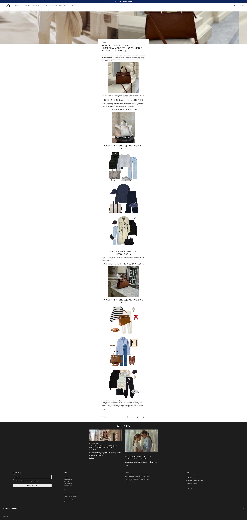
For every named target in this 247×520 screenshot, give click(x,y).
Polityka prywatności (68, 479)
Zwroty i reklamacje (67, 481)
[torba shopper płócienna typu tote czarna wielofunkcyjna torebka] (123, 230)
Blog (65, 489)
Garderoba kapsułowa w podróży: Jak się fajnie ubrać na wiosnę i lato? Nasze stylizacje (103, 447)
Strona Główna (7, 10)
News (13, 10)
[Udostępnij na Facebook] (127, 417)
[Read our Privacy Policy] (50, 482)
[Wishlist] (240, 5)
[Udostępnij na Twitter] (132, 417)
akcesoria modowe (129, 453)
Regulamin (66, 477)
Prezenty (71, 5)
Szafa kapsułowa (26, 5)
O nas (65, 475)
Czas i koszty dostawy (68, 483)
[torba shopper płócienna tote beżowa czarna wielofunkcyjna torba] (123, 198)
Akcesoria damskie (46, 5)
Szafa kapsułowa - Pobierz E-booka (70, 494)
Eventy (65, 492)
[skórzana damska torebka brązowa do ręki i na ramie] (123, 77)
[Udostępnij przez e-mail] (142, 417)
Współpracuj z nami (68, 485)
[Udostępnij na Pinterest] (137, 417)
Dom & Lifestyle (63, 5)
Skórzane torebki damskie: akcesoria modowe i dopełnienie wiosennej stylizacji (32, 10)
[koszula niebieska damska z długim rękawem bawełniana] (123, 351)
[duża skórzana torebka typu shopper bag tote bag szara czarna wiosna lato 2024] (123, 127)
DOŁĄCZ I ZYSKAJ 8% (32, 485)
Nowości (17, 5)
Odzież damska (35, 5)
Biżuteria (55, 5)
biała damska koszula (94, 443)
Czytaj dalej (91, 457)
